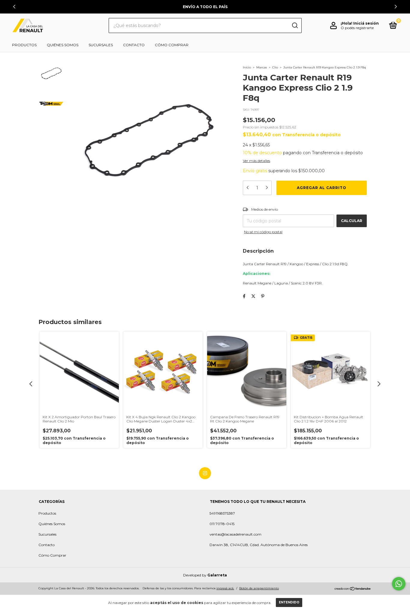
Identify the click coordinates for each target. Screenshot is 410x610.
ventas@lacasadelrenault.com (235, 534)
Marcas (261, 67)
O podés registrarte (357, 28)
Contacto (134, 45)
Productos (24, 45)
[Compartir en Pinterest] (262, 296)
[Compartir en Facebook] (244, 296)
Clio (275, 67)
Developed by (205, 575)
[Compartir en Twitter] (253, 296)
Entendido (289, 602)
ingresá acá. (225, 588)
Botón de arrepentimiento (259, 588)
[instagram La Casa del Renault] (205, 473)
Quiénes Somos (62, 45)
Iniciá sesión (366, 23)
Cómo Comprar (171, 45)
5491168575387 (222, 513)
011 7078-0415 (222, 523)
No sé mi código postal (263, 232)
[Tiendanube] (353, 589)
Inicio (247, 67)
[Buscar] (295, 25)
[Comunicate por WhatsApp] (398, 583)
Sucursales (101, 45)
